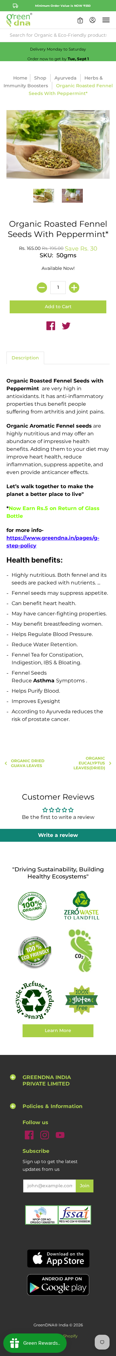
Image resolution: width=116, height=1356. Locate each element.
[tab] (25, 358)
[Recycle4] (34, 1000)
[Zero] (81, 906)
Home (20, 78)
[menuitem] (80, 20)
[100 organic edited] (34, 905)
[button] (80, 20)
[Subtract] (42, 287)
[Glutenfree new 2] (81, 1000)
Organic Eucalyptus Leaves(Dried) (89, 763)
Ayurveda (65, 78)
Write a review (58, 835)
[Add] (74, 287)
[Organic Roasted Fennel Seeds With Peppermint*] (43, 195)
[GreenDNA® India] (19, 20)
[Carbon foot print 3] (81, 952)
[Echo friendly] (34, 952)
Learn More (58, 1030)
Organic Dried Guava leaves (27, 763)
